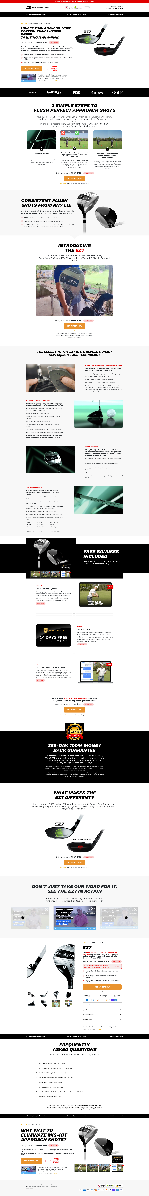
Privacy (27, 1188)
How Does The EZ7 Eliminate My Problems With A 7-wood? (56, 1068)
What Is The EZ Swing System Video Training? (52, 1073)
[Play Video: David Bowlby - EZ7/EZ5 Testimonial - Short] (28, 77)
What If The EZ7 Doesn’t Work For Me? (50, 1082)
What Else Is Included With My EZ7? (50, 1096)
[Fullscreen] (94, 928)
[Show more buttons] (34, 81)
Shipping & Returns (88, 1014)
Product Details (87, 1005)
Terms (31, 1188)
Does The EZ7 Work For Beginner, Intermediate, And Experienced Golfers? (61, 1092)
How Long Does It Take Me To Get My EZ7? (51, 1087)
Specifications (87, 1010)
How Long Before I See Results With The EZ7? (52, 1063)
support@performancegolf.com (90, 1105)
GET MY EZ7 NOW (31, 68)
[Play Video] (55, 928)
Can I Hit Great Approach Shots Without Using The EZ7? (55, 1077)
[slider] (28, 81)
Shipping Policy (87, 1019)
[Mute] (47, 927)
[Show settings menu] (90, 928)
